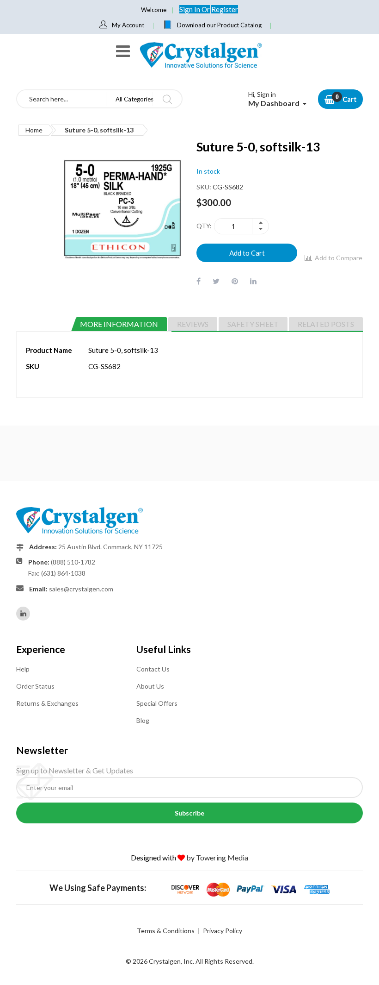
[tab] (119, 324)
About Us (150, 686)
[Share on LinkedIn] (253, 280)
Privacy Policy (222, 931)
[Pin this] (235, 280)
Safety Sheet (253, 324)
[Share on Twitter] (216, 280)
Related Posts (326, 324)
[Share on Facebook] (198, 280)
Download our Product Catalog (219, 25)
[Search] (167, 99)
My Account (128, 25)
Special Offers (156, 703)
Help (23, 669)
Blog (142, 720)
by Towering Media (217, 857)
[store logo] (200, 55)
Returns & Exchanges (47, 703)
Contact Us (153, 669)
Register (224, 9)
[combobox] (61, 98)
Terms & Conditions (166, 931)
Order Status (35, 686)
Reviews (192, 324)
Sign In (190, 9)
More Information (119, 324)
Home (34, 130)
